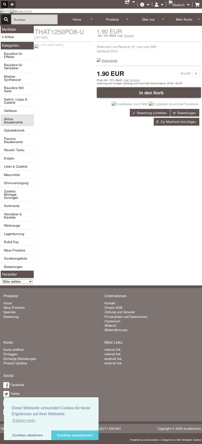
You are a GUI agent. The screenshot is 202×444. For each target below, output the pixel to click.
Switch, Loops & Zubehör (15, 101)
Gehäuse (10, 110)
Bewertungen (13, 266)
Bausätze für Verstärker (13, 66)
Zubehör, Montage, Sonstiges (11, 194)
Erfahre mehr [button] (24, 420)
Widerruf (110, 325)
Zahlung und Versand (119, 312)
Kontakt (110, 303)
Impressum (112, 321)
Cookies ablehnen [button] (27, 435)
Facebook (17, 384)
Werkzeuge (12, 225)
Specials (9, 312)
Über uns (148, 19)
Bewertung (10, 316)
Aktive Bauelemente (13, 120)
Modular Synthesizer (12, 78)
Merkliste (9, 29)
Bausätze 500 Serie (14, 89)
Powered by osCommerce (144, 440)
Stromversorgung (16, 182)
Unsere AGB (113, 307)
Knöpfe (9, 158)
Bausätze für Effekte (13, 55)
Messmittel (12, 174)
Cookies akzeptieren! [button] (75, 435)
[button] (149, 92)
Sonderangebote (15, 258)
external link (113, 358)
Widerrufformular (116, 329)
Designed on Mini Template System (181, 440)
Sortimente (11, 205)
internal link (112, 349)
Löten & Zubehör (16, 166)
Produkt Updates (15, 363)
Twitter (15, 393)
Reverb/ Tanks (14, 150)
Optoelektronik (14, 130)
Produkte (112, 19)
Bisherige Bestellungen (19, 358)
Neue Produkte (14, 250)
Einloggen (10, 354)
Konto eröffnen (13, 349)
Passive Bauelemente (13, 140)
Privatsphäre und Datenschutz (126, 316)
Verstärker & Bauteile (13, 216)
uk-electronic (192, 428)
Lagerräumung (14, 233)
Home (77, 19)
